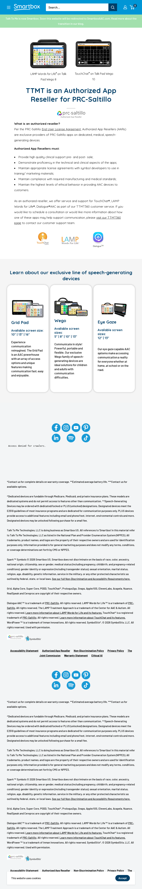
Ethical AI (97, 655)
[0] (132, 7)
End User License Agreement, (61, 129)
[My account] (125, 7)
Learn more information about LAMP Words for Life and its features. (63, 612)
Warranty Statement (76, 655)
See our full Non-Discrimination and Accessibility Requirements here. (91, 578)
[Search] (112, 7)
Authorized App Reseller (56, 650)
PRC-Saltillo (52, 603)
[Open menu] (8, 7)
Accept (122, 878)
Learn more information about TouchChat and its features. (93, 617)
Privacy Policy (116, 650)
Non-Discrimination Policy (89, 650)
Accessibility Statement (24, 650)
